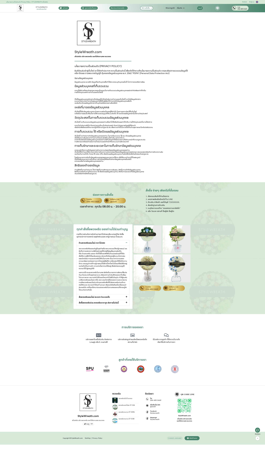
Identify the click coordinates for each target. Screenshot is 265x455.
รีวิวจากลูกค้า (170, 8)
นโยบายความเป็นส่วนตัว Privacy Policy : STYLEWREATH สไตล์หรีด (27, 2)
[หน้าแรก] (61, 8)
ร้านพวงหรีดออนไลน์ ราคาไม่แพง (92, 242)
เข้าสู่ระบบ (251, 2)
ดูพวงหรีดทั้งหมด (91, 8)
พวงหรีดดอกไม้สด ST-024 (127, 405)
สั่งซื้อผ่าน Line (114, 199)
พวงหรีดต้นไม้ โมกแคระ (125, 398)
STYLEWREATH (41, 7)
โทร (151, 398)
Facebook (153, 411)
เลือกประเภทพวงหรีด (117, 8)
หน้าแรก (65, 8)
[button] (103, 243)
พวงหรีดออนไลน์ (41, 9)
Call (239, 7)
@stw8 (113, 202)
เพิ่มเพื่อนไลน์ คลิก (155, 405)
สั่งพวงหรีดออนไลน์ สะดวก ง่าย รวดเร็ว (94, 297)
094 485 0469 (242, 9)
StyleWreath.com (88, 52)
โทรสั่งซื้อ (89, 199)
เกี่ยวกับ (179, 8)
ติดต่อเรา (244, 2)
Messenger (153, 418)
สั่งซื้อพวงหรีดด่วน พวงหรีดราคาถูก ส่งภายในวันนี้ (99, 302)
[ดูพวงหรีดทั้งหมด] (83, 8)
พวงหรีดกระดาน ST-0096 (127, 412)
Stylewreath (154, 413)
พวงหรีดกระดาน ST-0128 (126, 419)
